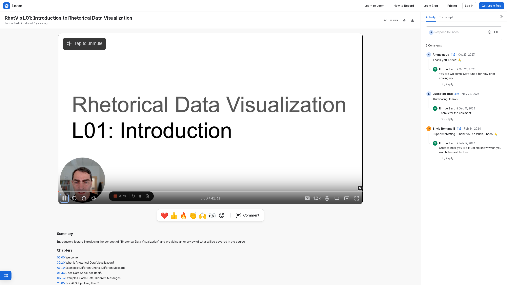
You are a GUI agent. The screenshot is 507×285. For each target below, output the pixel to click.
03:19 (61, 267)
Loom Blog (430, 5)
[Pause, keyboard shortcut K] (64, 198)
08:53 (61, 278)
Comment (251, 215)
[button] (65, 189)
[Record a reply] (496, 32)
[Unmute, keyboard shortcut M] (94, 198)
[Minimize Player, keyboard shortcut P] (347, 198)
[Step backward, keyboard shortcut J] (74, 198)
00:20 (61, 262)
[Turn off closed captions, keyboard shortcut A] (307, 198)
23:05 (61, 283)
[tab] (431, 18)
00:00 (61, 257)
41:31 (453, 54)
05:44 (61, 273)
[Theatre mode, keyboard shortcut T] (337, 198)
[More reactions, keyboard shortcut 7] (222, 215)
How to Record (404, 5)
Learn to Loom (374, 5)
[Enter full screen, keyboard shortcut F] (357, 198)
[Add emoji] (489, 32)
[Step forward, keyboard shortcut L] (84, 198)
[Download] (412, 20)
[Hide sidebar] (501, 16)
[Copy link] (404, 20)
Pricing (452, 5)
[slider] (210, 192)
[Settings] (327, 198)
